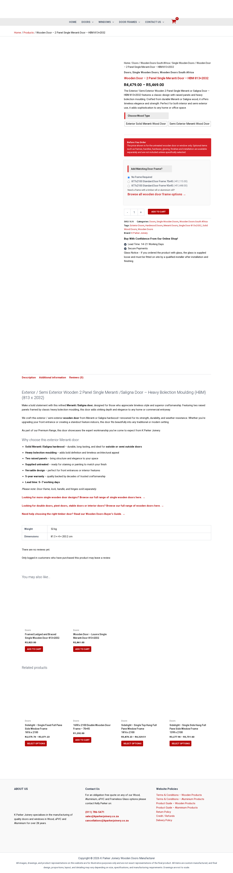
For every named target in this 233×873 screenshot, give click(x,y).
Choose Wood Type (139, 115)
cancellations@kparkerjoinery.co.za (107, 820)
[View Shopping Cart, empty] (174, 22)
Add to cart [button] (82, 740)
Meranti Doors (171, 225)
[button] (91, 22)
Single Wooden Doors (183, 63)
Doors (135, 63)
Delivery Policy (164, 820)
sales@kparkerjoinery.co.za (102, 816)
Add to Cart (34, 649)
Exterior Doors (137, 225)
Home (127, 63)
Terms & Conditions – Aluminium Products (180, 799)
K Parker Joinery (139, 233)
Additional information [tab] (52, 377)
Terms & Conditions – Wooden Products (179, 795)
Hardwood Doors (154, 225)
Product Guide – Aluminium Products (177, 807)
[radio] (146, 123)
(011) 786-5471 (94, 812)
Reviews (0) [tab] (76, 377)
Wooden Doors (145, 229)
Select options (36, 743)
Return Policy (163, 811)
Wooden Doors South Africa (155, 63)
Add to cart (158, 211)
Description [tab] (29, 377)
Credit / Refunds (165, 816)
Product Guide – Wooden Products (175, 803)
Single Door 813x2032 (190, 225)
